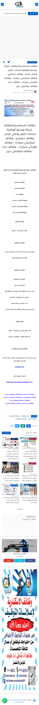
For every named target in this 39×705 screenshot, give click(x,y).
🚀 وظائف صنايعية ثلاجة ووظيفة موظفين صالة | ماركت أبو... (14, 13)
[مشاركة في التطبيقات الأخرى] (11, 426)
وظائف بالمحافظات (21, 419)
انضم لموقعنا (19, 545)
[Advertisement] (19, 37)
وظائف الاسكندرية (14, 416)
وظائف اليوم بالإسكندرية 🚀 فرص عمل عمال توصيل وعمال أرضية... (11, 500)
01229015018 (19, 367)
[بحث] (2, 4)
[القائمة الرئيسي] (36, 4)
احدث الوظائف (32, 62)
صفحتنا (30, 560)
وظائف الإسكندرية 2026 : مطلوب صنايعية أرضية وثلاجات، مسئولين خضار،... (28, 478)
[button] (28, 426)
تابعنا (19, 560)
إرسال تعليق (31, 516)
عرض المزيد (6, 433)
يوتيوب (8, 560)
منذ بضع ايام (33, 449)
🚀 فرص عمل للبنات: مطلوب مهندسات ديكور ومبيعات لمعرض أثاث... (11, 478)
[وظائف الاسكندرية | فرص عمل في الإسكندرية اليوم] (19, 4)
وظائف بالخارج (32, 419)
